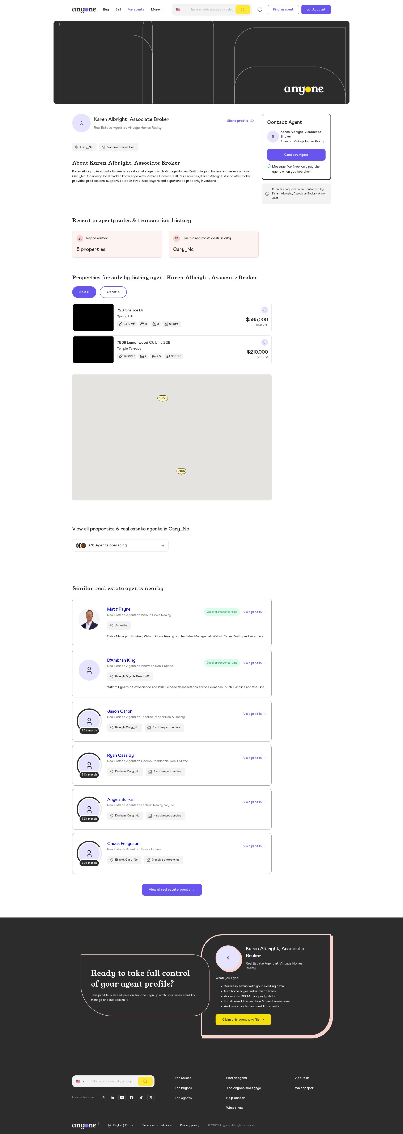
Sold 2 (84, 292)
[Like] (264, 310)
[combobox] (180, 10)
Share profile (237, 120)
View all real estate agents (169, 889)
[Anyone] (84, 9)
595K (162, 398)
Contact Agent (296, 154)
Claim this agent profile (240, 1019)
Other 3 (113, 292)
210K (181, 471)
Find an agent (283, 9)
